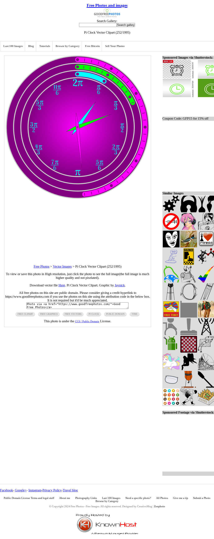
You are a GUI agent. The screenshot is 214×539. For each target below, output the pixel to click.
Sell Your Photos (115, 46)
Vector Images (62, 266)
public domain (115, 314)
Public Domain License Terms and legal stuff (29, 498)
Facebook (6, 490)
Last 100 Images (13, 46)
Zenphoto (159, 506)
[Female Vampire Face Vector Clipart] (171, 246)
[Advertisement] (77, 228)
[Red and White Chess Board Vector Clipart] (188, 351)
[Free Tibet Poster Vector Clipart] (171, 316)
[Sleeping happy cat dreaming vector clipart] (171, 264)
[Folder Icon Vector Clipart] (188, 316)
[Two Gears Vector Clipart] (171, 211)
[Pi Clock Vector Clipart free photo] (77, 197)
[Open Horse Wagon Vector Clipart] (188, 386)
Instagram (34, 490)
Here (62, 285)
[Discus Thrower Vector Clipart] (188, 404)
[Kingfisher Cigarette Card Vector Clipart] (188, 246)
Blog (31, 46)
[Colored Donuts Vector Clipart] (171, 404)
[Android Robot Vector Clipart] (171, 351)
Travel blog (70, 490)
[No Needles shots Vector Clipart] (171, 228)
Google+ (21, 490)
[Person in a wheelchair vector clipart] (171, 334)
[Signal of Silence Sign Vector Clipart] (188, 264)
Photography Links (86, 498)
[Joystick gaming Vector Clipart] (188, 334)
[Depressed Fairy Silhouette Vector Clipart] (188, 369)
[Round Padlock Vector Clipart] (188, 211)
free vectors (73, 314)
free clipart (25, 314)
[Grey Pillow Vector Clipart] (171, 386)
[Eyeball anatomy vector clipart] (188, 299)
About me (64, 498)
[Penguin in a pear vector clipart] (171, 281)
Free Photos (41, 266)
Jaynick (120, 285)
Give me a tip (180, 498)
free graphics (49, 314)
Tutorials (44, 46)
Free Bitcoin (92, 46)
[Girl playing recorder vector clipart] (188, 281)
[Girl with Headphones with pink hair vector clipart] (188, 228)
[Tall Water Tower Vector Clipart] (171, 299)
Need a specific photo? (138, 498)
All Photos (162, 498)
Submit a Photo (201, 498)
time (135, 314)
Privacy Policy (52, 490)
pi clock (94, 314)
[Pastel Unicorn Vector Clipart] (171, 369)
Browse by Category (68, 46)
